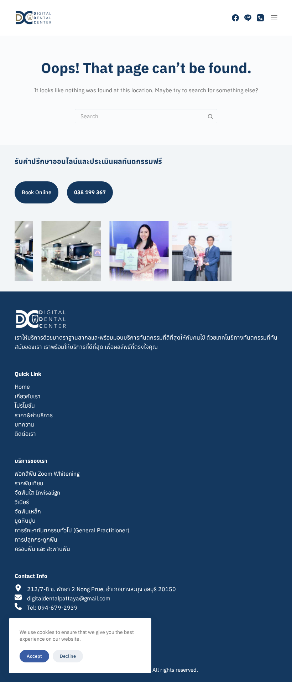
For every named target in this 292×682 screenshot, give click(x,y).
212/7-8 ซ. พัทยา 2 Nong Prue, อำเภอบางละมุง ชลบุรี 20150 (101, 589)
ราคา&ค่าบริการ (34, 415)
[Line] (247, 17)
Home (22, 386)
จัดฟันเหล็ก (28, 511)
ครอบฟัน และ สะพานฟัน (42, 548)
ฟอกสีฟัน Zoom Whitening (47, 473)
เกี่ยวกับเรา (28, 396)
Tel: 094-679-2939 (52, 607)
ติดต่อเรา (25, 433)
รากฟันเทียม (29, 483)
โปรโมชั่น (25, 405)
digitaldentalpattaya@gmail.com (68, 598)
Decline (68, 656)
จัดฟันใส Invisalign (37, 492)
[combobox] (139, 116)
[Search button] (210, 116)
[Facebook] (235, 17)
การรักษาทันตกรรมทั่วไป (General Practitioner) (72, 530)
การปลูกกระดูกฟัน (36, 539)
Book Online (36, 192)
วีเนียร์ (22, 502)
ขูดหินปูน (25, 520)
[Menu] (274, 18)
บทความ (25, 424)
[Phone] (260, 17)
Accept (34, 656)
